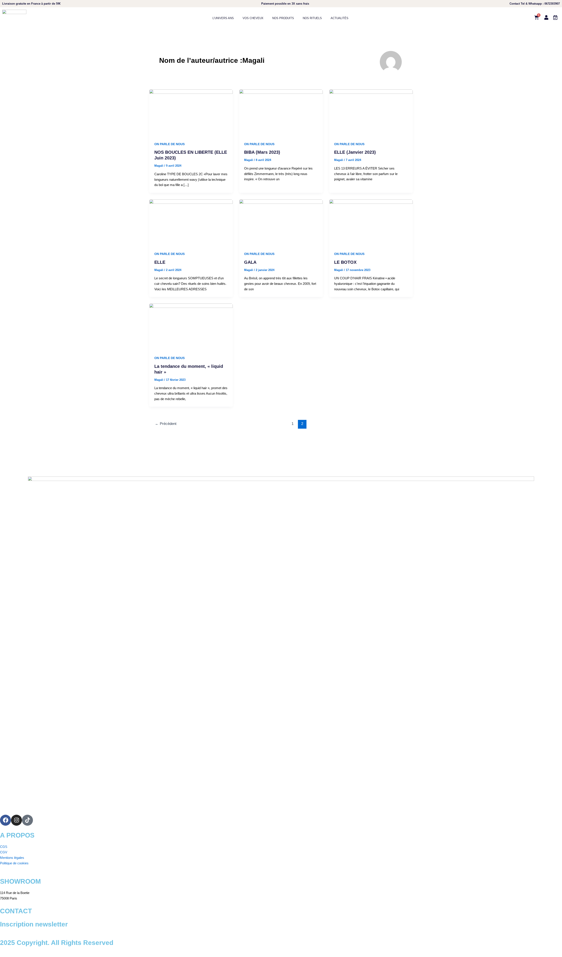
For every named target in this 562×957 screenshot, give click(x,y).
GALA (250, 262)
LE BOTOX (345, 262)
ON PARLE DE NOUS (169, 144)
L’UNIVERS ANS (223, 18)
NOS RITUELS (312, 18)
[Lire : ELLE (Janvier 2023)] (371, 112)
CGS (3, 847)
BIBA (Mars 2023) (262, 152)
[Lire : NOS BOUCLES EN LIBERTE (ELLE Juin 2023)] (191, 112)
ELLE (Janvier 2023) (355, 152)
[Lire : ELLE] (191, 222)
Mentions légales (12, 857)
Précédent (166, 424)
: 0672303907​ (535, 3)
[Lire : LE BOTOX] (371, 222)
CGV (3, 852)
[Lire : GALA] (281, 222)
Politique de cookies (14, 863)
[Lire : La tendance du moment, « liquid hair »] (191, 327)
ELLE (159, 262)
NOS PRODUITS (283, 18)
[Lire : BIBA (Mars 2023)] (281, 112)
